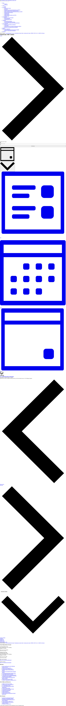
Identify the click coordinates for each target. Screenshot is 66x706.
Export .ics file (2, 641)
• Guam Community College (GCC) (7, 701)
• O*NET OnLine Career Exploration (7, 684)
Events (3, 5)
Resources (3, 31)
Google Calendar (2, 637)
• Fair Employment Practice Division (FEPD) (9, 673)
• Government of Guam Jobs (6, 689)
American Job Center (7, 8)
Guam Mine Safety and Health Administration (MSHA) (12, 26)
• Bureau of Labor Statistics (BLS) (7, 668)
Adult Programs (6, 13)
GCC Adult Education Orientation (7, 376)
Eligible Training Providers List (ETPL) (10, 15)
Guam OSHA (6, 25)
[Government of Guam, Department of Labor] (8, 0)
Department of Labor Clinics (19, 33)
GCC (37, 33)
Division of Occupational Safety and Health (11, 27)
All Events (42, 33)
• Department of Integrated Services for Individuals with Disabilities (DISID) (8, 698)
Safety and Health (5, 23)
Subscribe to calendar (4, 591)
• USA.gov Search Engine (6, 688)
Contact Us (6, 4)
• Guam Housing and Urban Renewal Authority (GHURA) (7, 702)
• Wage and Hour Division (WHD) (7, 679)
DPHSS (32, 33)
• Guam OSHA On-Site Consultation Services (9, 674)
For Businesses (4, 16)
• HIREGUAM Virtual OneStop (7, 683)
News (5, 6)
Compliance (4, 20)
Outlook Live (2, 640)
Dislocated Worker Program (8, 12)
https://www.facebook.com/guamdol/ (5, 662)
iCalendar (1, 638)
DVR (35, 33)
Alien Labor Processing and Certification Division (12, 22)
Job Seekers (4, 7)
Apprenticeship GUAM (7, 19)
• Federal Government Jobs (6, 690)
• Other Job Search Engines (6, 692)
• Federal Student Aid (5, 691)
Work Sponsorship (7, 18)
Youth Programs (6, 14)
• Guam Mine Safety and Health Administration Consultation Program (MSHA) (9, 676)
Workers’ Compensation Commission (10, 24)
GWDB (39, 33)
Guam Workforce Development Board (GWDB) (11, 29)
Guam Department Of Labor (9, 33)
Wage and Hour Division (8, 21)
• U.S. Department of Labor (6, 685)
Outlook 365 (2, 639)
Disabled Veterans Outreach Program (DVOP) (11, 10)
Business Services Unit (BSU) (8, 17)
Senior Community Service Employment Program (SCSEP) (13, 11)
